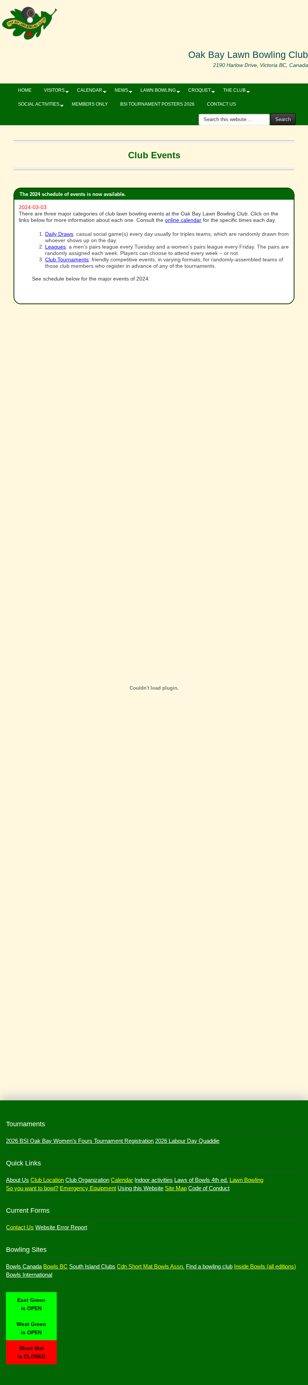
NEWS (118, 92)
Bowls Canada (24, 1266)
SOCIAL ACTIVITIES (35, 106)
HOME (25, 90)
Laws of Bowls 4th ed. (201, 1180)
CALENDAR (86, 92)
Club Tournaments (67, 259)
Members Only (90, 104)
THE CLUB (231, 92)
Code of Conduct (208, 1188)
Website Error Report (61, 1227)
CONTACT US (221, 104)
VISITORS (51, 92)
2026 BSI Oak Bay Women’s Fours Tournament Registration (80, 1141)
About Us (17, 1180)
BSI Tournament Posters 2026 (157, 104)
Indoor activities (153, 1180)
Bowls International (29, 1274)
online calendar (183, 220)
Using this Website (140, 1188)
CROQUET (197, 92)
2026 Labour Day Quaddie (187, 1141)
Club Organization (87, 1180)
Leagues (55, 247)
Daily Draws (59, 234)
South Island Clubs (92, 1266)
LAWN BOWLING (155, 92)
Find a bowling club (209, 1266)
